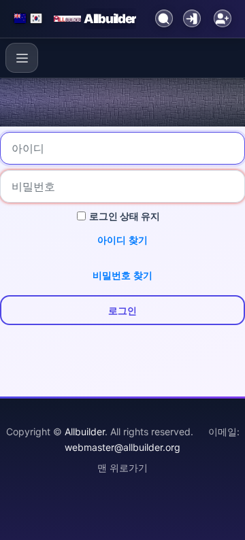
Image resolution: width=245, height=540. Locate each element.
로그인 (122, 310)
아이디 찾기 (122, 239)
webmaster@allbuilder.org (122, 447)
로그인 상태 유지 (124, 216)
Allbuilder (110, 18)
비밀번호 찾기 (122, 275)
